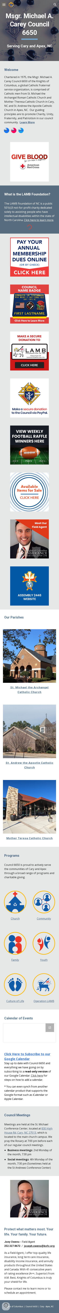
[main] (29, 30)
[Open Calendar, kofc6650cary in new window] (50, 1027)
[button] (4, 4)
